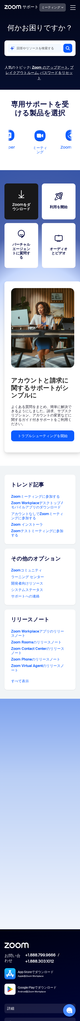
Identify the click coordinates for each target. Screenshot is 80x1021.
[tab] (40, 141)
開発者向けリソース (27, 583)
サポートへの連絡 (25, 596)
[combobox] (34, 48)
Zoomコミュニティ (26, 570)
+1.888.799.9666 (40, 955)
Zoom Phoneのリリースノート (35, 659)
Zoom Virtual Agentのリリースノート (37, 668)
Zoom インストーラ (27, 524)
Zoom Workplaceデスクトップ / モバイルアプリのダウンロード (37, 505)
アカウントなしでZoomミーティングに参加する (37, 516)
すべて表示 (20, 681)
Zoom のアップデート (50, 67)
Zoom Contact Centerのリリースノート (37, 651)
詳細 (10, 1008)
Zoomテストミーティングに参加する (37, 533)
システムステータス (27, 590)
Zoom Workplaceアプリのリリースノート (37, 633)
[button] (67, 48)
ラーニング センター (27, 577)
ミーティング (51, 7)
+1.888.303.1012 (39, 961)
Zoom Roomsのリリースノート (36, 642)
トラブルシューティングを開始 (43, 436)
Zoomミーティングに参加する (35, 496)
